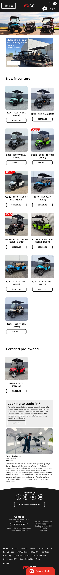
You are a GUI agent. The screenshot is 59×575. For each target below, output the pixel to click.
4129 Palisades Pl (43, 524)
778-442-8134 (21, 530)
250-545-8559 (25, 528)
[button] (53, 3)
